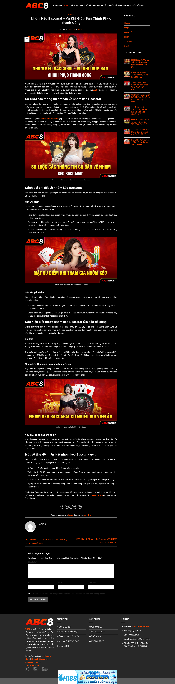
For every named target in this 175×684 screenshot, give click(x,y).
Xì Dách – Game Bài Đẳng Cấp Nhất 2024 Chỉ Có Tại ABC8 (140, 132)
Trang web (92, 582)
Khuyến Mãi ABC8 (115, 5)
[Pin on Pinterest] (75, 507)
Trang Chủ (57, 5)
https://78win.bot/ (32, 665)
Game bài (96, 5)
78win (37, 662)
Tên (30, 582)
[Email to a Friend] (71, 507)
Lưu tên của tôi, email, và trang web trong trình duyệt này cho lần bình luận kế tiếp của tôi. (69, 593)
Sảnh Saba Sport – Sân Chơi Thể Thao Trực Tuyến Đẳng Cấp (139, 86)
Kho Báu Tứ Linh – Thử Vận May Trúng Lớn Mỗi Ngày (139, 75)
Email (60, 582)
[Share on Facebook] (62, 507)
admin (80, 29)
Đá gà (82, 5)
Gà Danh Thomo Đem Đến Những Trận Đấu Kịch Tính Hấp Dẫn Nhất (140, 98)
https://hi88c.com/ (39, 659)
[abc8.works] (37, 5)
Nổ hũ (88, 5)
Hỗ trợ (126, 5)
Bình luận (32, 562)
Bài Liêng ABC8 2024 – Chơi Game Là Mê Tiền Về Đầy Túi (140, 142)
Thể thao (74, 5)
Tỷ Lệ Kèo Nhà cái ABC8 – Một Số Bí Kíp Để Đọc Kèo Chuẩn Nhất (139, 110)
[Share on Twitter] (67, 507)
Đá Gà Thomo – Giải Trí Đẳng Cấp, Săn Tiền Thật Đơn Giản (140, 122)
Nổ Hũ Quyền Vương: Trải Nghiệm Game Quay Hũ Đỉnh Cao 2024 (140, 63)
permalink (87, 515)
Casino (66, 5)
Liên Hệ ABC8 (138, 5)
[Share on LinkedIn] (80, 507)
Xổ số (103, 5)
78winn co (29, 662)
